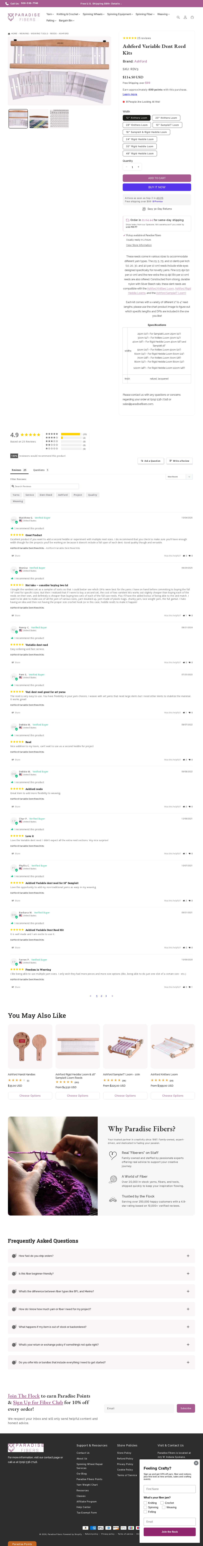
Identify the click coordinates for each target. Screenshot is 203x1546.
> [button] (112, 995)
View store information (139, 245)
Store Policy (124, 1453)
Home (14, 33)
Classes (81, 1496)
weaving (18, 501)
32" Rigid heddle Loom (139, 146)
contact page (52, 1457)
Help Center (84, 1507)
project (78, 494)
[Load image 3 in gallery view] (59, 118)
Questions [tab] (39, 469)
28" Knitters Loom (137, 125)
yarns (16, 494)
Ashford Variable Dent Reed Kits (27, 548)
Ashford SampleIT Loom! (171, 292)
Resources (83, 1490)
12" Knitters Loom (136, 117)
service (30, 494)
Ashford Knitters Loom (160, 288)
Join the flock (170, 1531)
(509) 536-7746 (28, 1462)
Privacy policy (108, 1534)
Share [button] (17, 555)
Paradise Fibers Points (89, 1479)
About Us (82, 1458)
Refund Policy (125, 1458)
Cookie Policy (125, 1469)
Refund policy (91, 1534)
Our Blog (82, 1473)
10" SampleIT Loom (167, 125)
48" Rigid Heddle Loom (140, 153)
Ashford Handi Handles (21, 1074)
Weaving (24, 33)
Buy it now (157, 187)
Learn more (130, 94)
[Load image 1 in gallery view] (18, 118)
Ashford (64, 33)
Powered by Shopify (72, 1534)
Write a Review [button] (181, 460)
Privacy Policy (125, 1464)
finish (127, 378)
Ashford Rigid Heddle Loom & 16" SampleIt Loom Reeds (75, 1076)
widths (128, 351)
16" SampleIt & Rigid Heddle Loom (146, 132)
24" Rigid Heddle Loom (140, 139)
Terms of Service (127, 1475)
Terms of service (125, 1534)
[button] (49, 14)
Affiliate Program (87, 1501)
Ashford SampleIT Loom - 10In (121, 1074)
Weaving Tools (39, 33)
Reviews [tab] (16, 469)
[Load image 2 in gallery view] (38, 118)
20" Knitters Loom (166, 117)
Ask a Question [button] (152, 460)
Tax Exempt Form (87, 1512)
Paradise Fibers (55, 1534)
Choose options (30, 1095)
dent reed (46, 494)
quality (92, 494)
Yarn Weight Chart (87, 1485)
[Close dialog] (196, 1463)
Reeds (53, 33)
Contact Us (83, 1453)
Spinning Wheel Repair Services (90, 1466)
